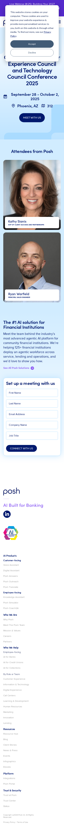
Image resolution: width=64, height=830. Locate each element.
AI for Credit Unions (13, 662)
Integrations (9, 778)
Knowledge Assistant (13, 597)
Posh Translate (10, 587)
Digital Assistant (11, 570)
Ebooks (7, 767)
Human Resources (12, 706)
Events (6, 756)
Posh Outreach (11, 581)
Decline (32, 52)
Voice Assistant (11, 565)
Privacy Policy (9, 822)
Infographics (9, 761)
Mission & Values (12, 630)
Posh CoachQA (11, 608)
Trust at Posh (10, 795)
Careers (7, 636)
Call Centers (9, 695)
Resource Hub (10, 734)
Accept (32, 44)
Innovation (8, 717)
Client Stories (10, 745)
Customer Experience (14, 679)
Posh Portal (9, 784)
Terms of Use (22, 822)
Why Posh (8, 619)
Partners (7, 641)
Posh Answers (10, 576)
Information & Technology (16, 684)
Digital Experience (12, 690)
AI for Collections (12, 668)
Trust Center (9, 800)
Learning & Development (16, 701)
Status (6, 806)
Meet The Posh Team (14, 625)
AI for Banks (9, 657)
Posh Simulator (10, 602)
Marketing (8, 712)
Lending (7, 723)
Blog (5, 739)
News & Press (10, 750)
